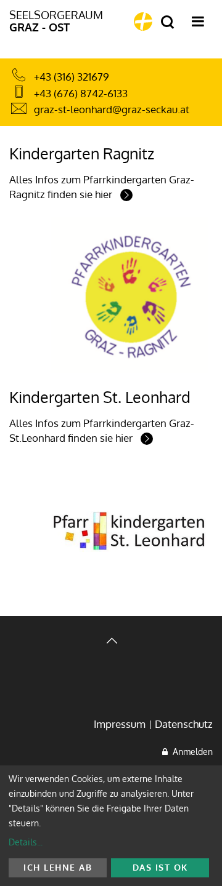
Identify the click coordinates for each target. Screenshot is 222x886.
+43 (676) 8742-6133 (81, 93)
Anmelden (190, 751)
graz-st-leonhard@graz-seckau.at (111, 109)
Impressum (120, 724)
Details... (26, 842)
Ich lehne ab (57, 867)
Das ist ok (160, 867)
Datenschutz (184, 724)
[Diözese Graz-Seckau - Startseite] (143, 21)
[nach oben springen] (111, 642)
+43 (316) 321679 (71, 76)
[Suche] (167, 22)
